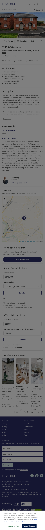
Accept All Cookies (29, 526)
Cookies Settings (13, 526)
